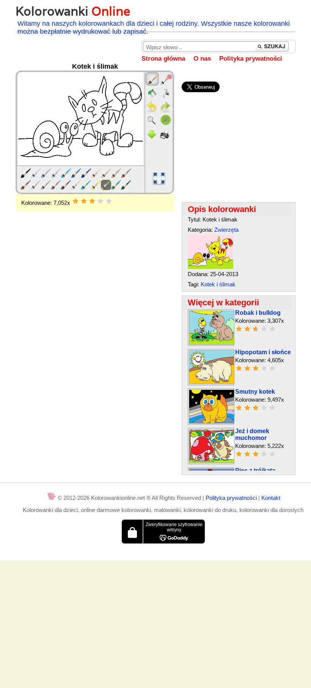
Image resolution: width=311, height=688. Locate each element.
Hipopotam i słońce (263, 352)
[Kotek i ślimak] (210, 267)
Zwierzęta (226, 229)
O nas (202, 58)
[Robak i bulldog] (211, 342)
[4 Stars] (100, 201)
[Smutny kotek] (211, 421)
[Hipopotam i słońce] (211, 382)
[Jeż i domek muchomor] (211, 461)
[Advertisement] (95, 272)
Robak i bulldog (258, 312)
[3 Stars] (92, 201)
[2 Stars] (84, 201)
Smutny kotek (255, 391)
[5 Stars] (109, 201)
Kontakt (270, 498)
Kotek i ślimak (218, 284)
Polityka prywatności (250, 58)
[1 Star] (75, 201)
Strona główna (163, 58)
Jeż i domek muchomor (252, 434)
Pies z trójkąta (255, 470)
